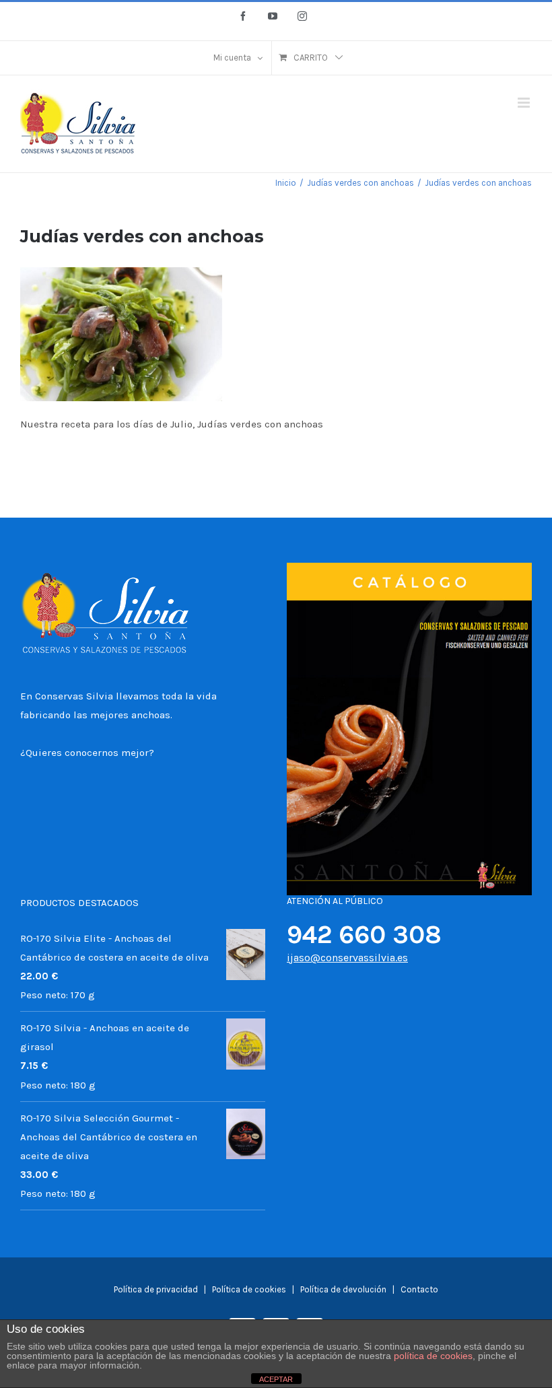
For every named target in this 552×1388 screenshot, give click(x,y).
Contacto (419, 1289)
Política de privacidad (156, 1289)
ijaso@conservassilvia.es (347, 957)
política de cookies (433, 1355)
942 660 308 (364, 934)
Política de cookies (250, 1289)
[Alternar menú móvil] (525, 103)
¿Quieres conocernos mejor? (87, 753)
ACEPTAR (276, 1379)
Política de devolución (343, 1289)
